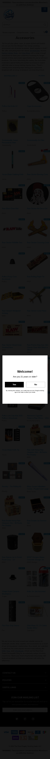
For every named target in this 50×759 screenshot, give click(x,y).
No (35, 384)
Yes (14, 384)
